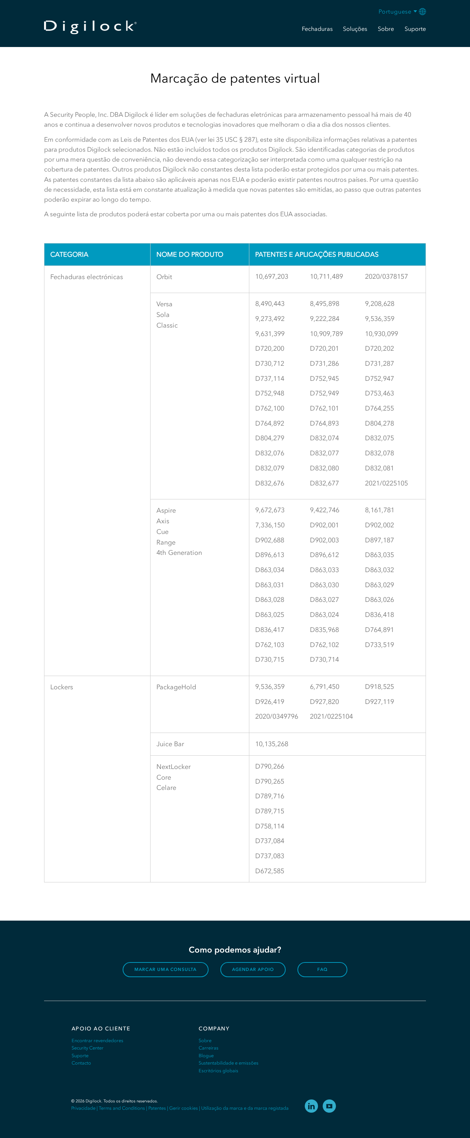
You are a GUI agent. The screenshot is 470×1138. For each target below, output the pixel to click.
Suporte (80, 1055)
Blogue (206, 1055)
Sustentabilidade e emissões (228, 1063)
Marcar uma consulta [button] (165, 969)
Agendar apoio (253, 969)
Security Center (88, 1048)
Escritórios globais (218, 1070)
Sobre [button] (386, 28)
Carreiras (208, 1048)
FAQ (322, 969)
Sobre (205, 1040)
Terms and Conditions (122, 1108)
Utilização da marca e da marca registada (245, 1108)
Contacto (81, 1063)
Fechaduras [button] (317, 28)
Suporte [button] (415, 28)
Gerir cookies (183, 1108)
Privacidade (83, 1108)
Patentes (157, 1108)
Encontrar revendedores (97, 1040)
